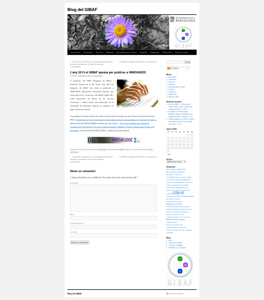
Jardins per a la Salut (174, 204)
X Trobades (169, 233)
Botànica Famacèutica (186, 182)
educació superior (185, 190)
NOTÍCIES (102, 149)
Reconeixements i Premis (126, 52)
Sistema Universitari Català (174, 225)
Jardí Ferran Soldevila (173, 207)
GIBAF (122, 149)
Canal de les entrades (175, 242)
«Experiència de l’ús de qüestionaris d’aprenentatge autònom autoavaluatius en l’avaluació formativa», (116, 120)
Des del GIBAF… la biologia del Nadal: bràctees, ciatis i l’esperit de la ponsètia (181, 106)
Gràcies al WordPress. (176, 293)
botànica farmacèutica (173, 185)
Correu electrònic (77, 223)
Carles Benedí (184, 185)
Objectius (110, 52)
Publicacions (167, 52)
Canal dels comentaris (176, 245)
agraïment (184, 180)
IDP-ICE (179, 196)
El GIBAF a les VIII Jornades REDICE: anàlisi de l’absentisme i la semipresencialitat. (180, 113)
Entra (170, 240)
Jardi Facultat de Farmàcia (174, 201)
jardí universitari (185, 207)
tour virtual (182, 227)
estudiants (169, 194)
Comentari (74, 183)
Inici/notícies (75, 52)
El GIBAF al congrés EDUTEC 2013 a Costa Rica (138, 61)
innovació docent (188, 196)
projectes (185, 212)
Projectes (143, 52)
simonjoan (99, 75)
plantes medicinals (171, 212)
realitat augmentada (172, 217)
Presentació (88, 52)
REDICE (169, 219)
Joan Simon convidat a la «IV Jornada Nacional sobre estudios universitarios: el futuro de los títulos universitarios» (91, 64)
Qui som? (99, 52)
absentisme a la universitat (174, 174)
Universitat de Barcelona (173, 230)
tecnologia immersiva (172, 227)
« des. (168, 154)
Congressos (154, 52)
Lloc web (73, 232)
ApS (190, 180)
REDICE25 (176, 220)
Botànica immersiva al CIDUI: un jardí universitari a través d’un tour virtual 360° (181, 121)
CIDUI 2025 (170, 188)
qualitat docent (170, 214)
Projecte (180, 212)
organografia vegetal (186, 209)
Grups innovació (171, 196)
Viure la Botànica (187, 230)
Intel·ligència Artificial (173, 199)
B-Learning (175, 182)
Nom (72, 214)
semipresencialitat (171, 222)
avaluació (169, 182)
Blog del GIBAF (82, 9)
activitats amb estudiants (173, 180)
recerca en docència (184, 217)
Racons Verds (179, 214)
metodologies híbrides (172, 209)
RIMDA (182, 220)
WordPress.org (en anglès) (177, 247)
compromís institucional (181, 188)
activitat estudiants (186, 177)
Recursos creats (181, 52)
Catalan (174, 68)
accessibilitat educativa (173, 177)
